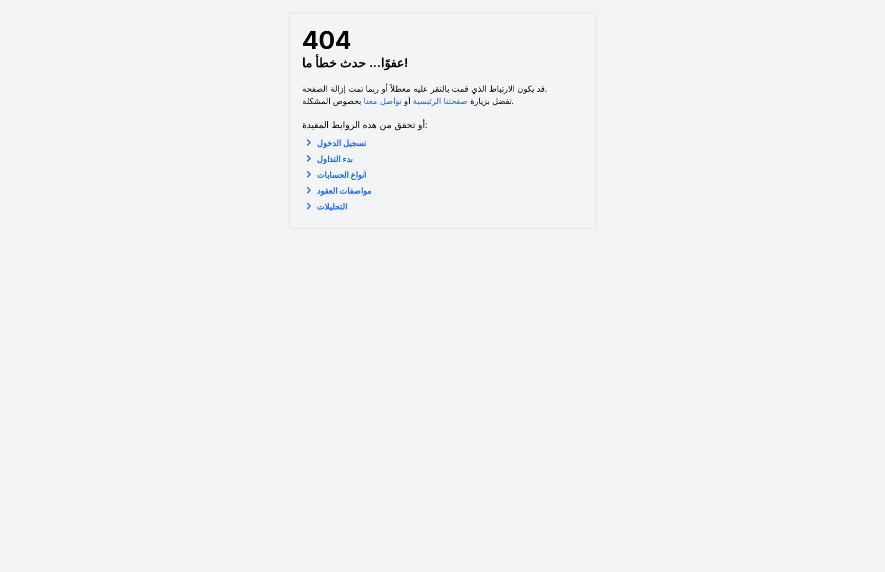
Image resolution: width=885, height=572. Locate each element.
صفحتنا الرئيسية (440, 101)
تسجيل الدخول (341, 143)
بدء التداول (335, 159)
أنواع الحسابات (341, 175)
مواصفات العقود (344, 190)
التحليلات (332, 206)
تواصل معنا (383, 101)
